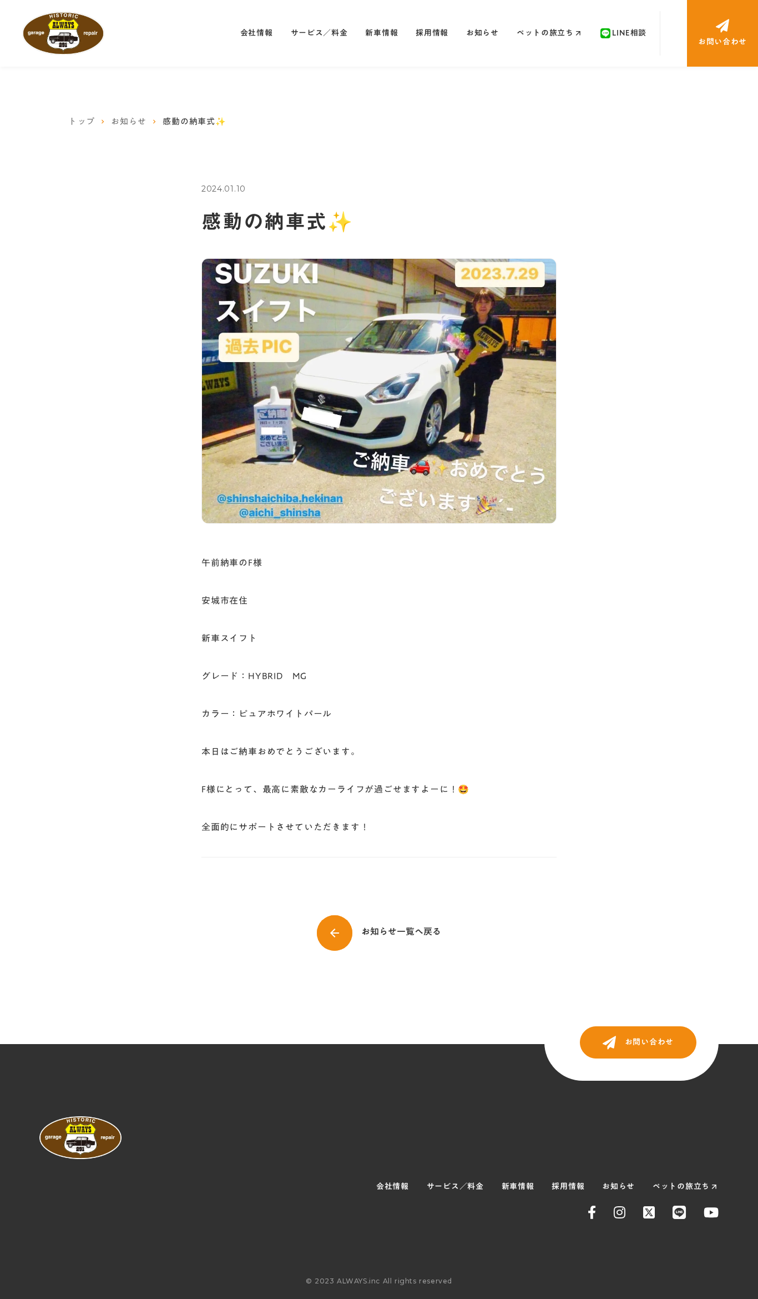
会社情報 (256, 33)
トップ (81, 121)
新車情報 (381, 33)
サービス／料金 (319, 33)
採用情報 (432, 33)
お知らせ (482, 33)
